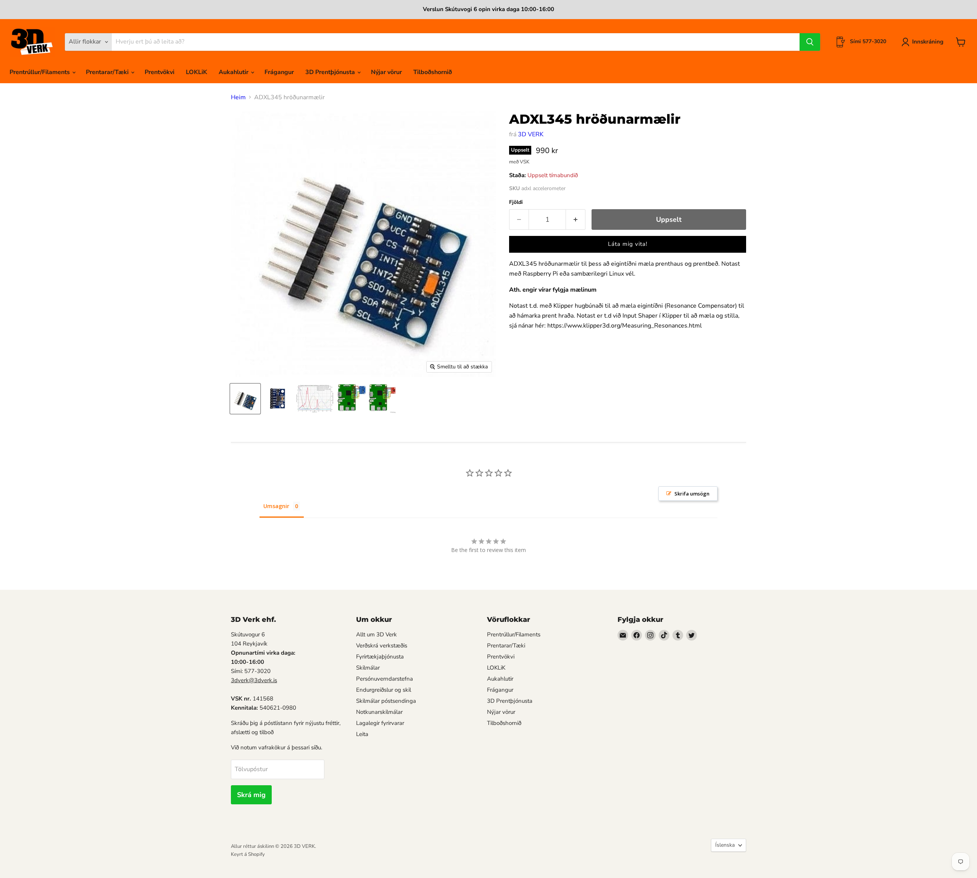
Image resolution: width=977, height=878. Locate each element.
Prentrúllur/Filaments (40, 72)
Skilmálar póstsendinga (386, 701)
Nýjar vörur (386, 72)
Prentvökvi (159, 72)
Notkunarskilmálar (379, 712)
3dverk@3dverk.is (254, 680)
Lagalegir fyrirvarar (380, 723)
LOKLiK (196, 72)
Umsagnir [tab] (276, 506)
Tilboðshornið (432, 72)
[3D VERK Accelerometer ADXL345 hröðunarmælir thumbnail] (245, 399)
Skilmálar (368, 667)
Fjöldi (516, 202)
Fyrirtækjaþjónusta (380, 656)
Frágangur (279, 72)
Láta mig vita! (627, 244)
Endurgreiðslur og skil (383, 690)
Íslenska (725, 845)
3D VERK (530, 134)
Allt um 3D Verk (376, 634)
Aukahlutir (234, 72)
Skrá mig (251, 794)
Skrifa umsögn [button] (691, 493)
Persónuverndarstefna (384, 679)
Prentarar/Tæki (108, 72)
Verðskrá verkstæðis (381, 645)
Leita (362, 734)
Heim (238, 97)
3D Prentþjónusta (330, 72)
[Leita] (810, 42)
